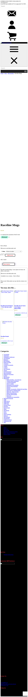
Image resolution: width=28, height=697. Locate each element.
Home (2, 73)
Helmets (8, 387)
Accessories (6, 354)
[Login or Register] (12, 30)
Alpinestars (6, 355)
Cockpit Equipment (11, 382)
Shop (5, 73)
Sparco (5, 413)
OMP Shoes (6, 402)
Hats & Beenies (7, 373)
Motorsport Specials (8, 398)
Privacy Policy (7, 434)
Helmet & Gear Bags (9, 374)
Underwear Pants (8, 419)
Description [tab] (7, 264)
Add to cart (10, 255)
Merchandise (11, 73)
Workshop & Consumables (13, 397)
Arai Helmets (7, 358)
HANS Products (7, 371)
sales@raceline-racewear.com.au (8, 684)
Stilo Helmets (7, 417)
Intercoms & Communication (13, 390)
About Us (6, 429)
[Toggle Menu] (25, 71)
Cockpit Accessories (8, 365)
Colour (3, 251)
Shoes (5, 409)
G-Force (6, 367)
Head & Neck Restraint (12, 386)
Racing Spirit (7, 407)
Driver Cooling (10, 383)
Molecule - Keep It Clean (13, 391)
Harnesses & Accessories (12, 385)
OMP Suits (6, 403)
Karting (5, 375)
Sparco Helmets (7, 414)
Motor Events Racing (12, 393)
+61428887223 (4, 682)
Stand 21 (6, 415)
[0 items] (12, 41)
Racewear (9, 395)
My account (6, 430)
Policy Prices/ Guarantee (9, 433)
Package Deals (7, 405)
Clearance (6, 363)
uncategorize (7, 418)
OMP (5, 399)
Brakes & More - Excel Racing (14, 379)
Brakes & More (7, 362)
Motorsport (6, 378)
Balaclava (6, 359)
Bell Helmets (7, 361)
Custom (5, 366)
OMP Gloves (7, 401)
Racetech (6, 406)
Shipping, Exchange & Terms (11, 431)
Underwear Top (7, 421)
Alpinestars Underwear (9, 357)
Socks (5, 411)
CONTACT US (4, 685)
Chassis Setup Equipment (13, 381)
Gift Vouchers (7, 369)
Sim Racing (6, 410)
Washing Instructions (8, 554)
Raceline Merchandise (12, 394)
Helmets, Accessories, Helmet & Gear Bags (17, 389)
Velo (5, 422)
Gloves (5, 370)
